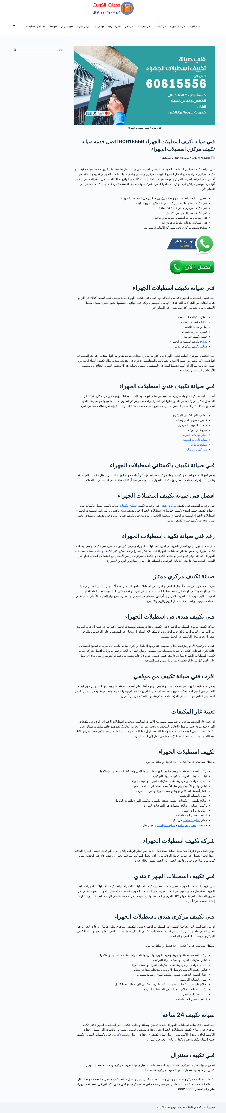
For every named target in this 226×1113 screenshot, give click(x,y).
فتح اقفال (53, 26)
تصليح (203, 341)
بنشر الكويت (194, 26)
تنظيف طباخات (166, 825)
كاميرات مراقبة (114, 26)
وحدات (99, 551)
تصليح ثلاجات (199, 444)
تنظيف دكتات (122, 1034)
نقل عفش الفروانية (37, 26)
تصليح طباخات (187, 825)
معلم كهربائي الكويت (194, 434)
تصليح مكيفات (128, 505)
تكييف (161, 198)
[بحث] (14, 26)
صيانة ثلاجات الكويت (194, 439)
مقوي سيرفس (67, 26)
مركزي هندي (168, 505)
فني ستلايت (145, 26)
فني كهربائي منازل (195, 449)
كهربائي (101, 26)
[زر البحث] (14, 49)
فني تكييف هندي (197, 203)
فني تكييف (161, 26)
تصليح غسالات (191, 820)
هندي (123, 510)
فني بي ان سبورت (177, 26)
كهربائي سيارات (83, 26)
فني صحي (129, 26)
